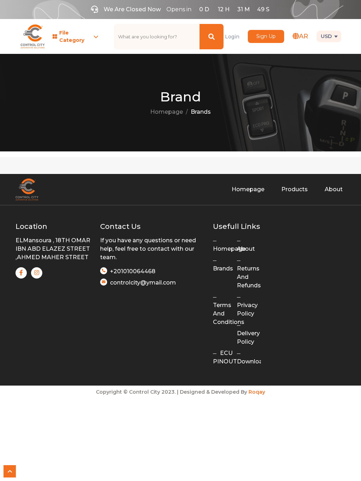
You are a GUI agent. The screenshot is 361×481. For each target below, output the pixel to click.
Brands (201, 111)
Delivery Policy (248, 337)
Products (294, 189)
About (334, 189)
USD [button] (326, 36)
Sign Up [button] (266, 36)
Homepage (166, 111)
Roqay (257, 392)
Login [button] (232, 36)
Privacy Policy (247, 309)
